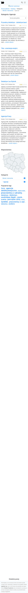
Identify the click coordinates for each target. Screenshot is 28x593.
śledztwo (13, 195)
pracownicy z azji (17, 202)
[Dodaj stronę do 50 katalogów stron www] (14, 6)
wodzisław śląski (8, 197)
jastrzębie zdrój (14, 199)
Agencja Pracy (6, 116)
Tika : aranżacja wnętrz (9, 48)
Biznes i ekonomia (8, 10)
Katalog (13, 8)
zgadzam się (4, 586)
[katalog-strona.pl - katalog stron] (2, 2)
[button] (22, 2)
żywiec (5, 201)
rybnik (20, 197)
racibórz (12, 204)
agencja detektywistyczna (9, 189)
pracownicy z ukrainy (12, 193)
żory (3, 188)
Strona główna (5, 8)
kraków (4, 199)
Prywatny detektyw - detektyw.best (14, 22)
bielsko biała (21, 190)
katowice (4, 204)
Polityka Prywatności (8, 588)
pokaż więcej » (9, 42)
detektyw (5, 195)
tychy (23, 199)
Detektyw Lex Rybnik (8, 81)
